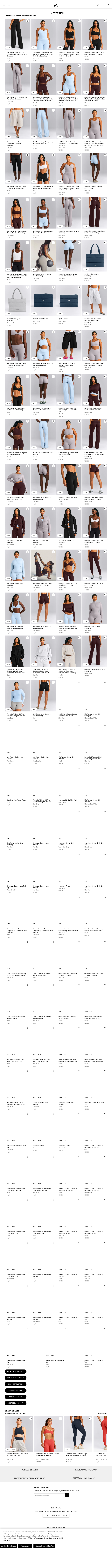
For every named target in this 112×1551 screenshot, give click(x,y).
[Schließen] (108, 1540)
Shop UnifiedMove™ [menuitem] (15, 1378)
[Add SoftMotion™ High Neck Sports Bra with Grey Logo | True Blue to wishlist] (30, 1418)
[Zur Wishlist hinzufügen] (27, 20)
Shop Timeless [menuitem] (16, 1390)
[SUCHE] (103, 5)
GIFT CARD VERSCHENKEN (57, 1516)
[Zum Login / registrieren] (9, 5)
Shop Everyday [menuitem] (15, 1397)
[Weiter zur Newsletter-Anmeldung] (67, 1495)
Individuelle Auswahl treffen (44, 1546)
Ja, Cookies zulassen (8, 1546)
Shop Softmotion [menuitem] (15, 1384)
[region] (56, 1540)
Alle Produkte (102, 1413)
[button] (4, 1)
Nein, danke (25, 1546)
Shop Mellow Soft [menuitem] (15, 1403)
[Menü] (4, 5)
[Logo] (56, 5)
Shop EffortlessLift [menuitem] (15, 1371)
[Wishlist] (98, 5)
